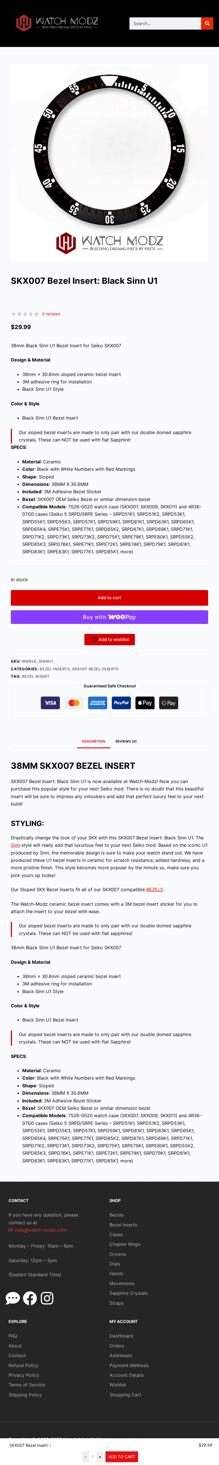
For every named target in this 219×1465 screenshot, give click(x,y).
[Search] (207, 23)
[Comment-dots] (13, 1298)
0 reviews (51, 313)
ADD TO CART (121, 1456)
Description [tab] (93, 741)
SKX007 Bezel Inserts (95, 669)
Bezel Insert (36, 676)
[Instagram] (47, 1298)
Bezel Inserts (55, 669)
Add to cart (109, 597)
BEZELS (154, 889)
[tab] (126, 741)
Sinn (15, 845)
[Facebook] (30, 1298)
